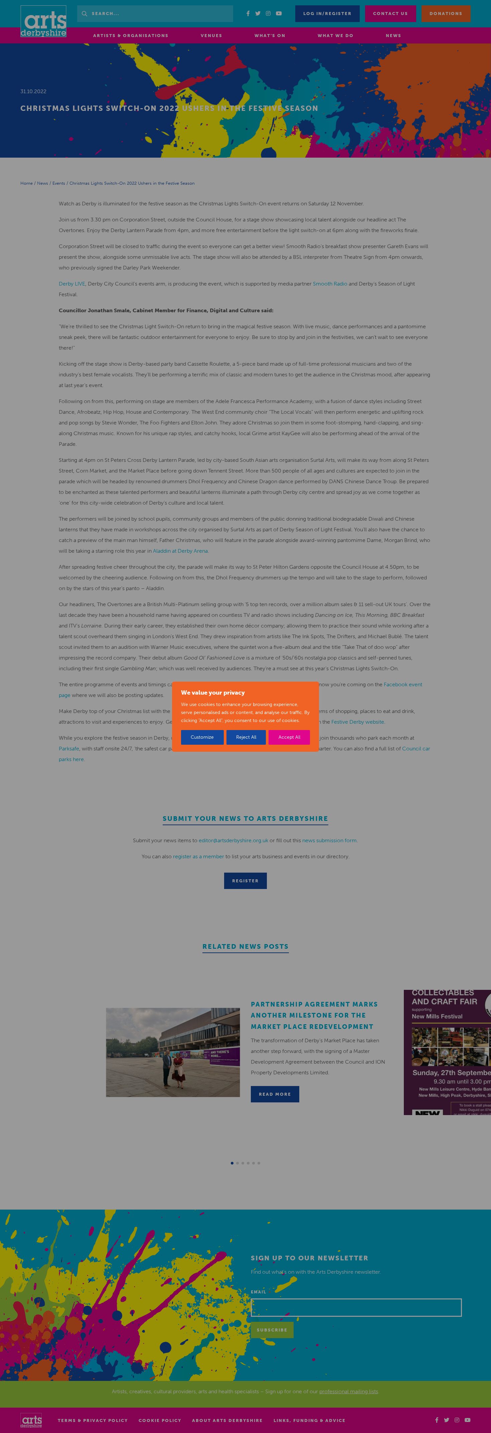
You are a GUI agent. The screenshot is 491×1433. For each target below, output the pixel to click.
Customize (202, 737)
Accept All (289, 737)
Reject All (246, 737)
